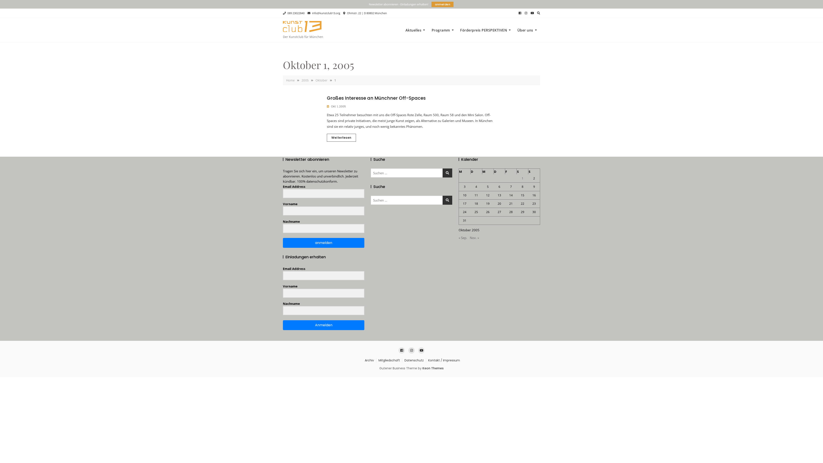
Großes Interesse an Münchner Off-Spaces (376, 98)
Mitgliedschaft (389, 360)
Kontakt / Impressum (444, 360)
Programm (441, 30)
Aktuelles (413, 30)
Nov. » (474, 238)
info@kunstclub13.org (325, 13)
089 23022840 (296, 13)
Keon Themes (433, 368)
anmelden (442, 4)
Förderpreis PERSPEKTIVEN (483, 30)
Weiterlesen (341, 137)
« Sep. (463, 238)
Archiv (369, 360)
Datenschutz (414, 360)
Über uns (525, 30)
